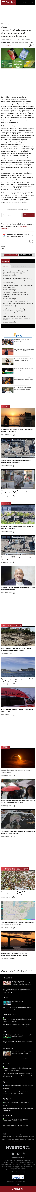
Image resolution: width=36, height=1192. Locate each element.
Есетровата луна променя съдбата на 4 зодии (19, 1119)
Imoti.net (31, 1136)
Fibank (4, 249)
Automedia (8, 1048)
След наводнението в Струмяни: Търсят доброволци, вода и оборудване (18, 272)
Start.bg (17, 1139)
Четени (15, 266)
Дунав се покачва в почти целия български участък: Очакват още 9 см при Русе (16, 318)
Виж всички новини (18, 326)
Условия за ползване (24, 1162)
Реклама (27, 1160)
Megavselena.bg (18, 1141)
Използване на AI (18, 1172)
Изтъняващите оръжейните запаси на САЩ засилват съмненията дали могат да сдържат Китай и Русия (17, 991)
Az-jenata (7, 1099)
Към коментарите (26, 254)
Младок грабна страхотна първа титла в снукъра (23, 369)
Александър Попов (6, 45)
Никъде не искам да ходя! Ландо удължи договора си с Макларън (23, 378)
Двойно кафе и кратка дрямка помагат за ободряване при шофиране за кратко (15, 1092)
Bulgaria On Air (26, 1134)
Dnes (13, 1134)
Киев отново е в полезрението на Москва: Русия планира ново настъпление (18, 302)
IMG (4, 1134)
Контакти (19, 1160)
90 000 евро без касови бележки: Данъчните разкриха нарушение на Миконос (16, 294)
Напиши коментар (10, 254)
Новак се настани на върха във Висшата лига (23, 340)
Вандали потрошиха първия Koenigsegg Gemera (17, 1058)
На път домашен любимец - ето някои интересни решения (21, 1052)
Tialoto (6, 1064)
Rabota (3, 1139)
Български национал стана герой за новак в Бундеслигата (23, 359)
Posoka (29, 1139)
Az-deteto (8, 1139)
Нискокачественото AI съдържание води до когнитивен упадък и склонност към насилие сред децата (17, 984)
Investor (7, 978)
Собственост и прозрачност (13, 1166)
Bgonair (7, 998)
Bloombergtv (10, 1015)
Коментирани (25, 266)
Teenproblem (9, 1116)
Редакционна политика (10, 1164)
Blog (13, 1139)
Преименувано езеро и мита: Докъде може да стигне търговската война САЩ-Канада (16, 1025)
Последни (6, 266)
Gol (5, 1032)
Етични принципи (27, 1164)
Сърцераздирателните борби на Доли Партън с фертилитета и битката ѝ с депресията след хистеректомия (17, 1075)
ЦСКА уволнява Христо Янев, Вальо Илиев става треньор (22, 388)
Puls (5, 1082)
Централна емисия (17, 1001)
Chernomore (23, 1139)
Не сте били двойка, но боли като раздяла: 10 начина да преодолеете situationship (21, 1068)
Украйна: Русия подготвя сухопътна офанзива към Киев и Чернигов (21, 1019)
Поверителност (10, 1162)
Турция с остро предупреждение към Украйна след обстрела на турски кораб (17, 279)
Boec (33, 1139)
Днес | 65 (24, 2)
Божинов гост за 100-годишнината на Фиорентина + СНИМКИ (24, 349)
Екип (12, 1160)
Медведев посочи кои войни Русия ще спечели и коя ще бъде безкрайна (16, 310)
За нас (7, 1160)
